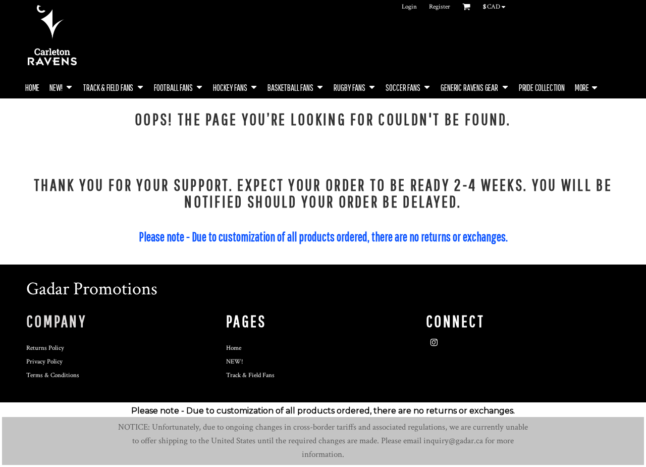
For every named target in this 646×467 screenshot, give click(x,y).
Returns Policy (45, 348)
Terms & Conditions (52, 375)
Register (439, 7)
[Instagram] (434, 343)
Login (409, 7)
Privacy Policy (44, 361)
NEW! (234, 361)
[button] (61, 87)
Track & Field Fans (250, 375)
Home (233, 348)
